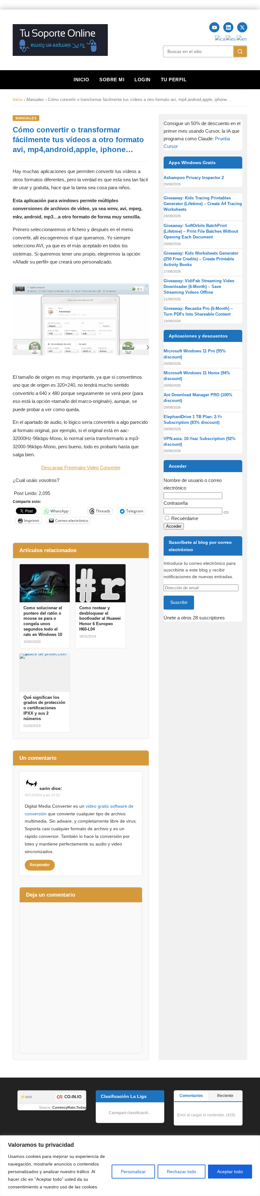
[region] (130, 1165)
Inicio (81, 79)
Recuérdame (184, 518)
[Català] (220, 38)
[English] (242, 38)
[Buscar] (240, 51)
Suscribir (179, 602)
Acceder (173, 526)
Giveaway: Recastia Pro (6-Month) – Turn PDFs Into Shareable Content (198, 311)
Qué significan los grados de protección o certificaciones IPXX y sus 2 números (44, 708)
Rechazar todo (181, 1171)
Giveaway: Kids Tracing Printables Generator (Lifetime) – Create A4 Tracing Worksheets (203, 204)
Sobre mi (111, 79)
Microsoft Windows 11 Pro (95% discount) (195, 354)
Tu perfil (174, 79)
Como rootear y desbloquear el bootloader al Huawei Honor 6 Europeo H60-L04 (100, 618)
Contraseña (176, 503)
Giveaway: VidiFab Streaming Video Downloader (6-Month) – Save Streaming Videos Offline (199, 286)
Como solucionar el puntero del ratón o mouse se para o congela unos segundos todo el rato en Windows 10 (42, 621)
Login (142, 79)
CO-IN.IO (72, 1096)
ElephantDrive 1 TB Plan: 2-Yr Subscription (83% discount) (193, 419)
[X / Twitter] (242, 27)
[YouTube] (214, 27)
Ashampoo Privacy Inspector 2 (194, 177)
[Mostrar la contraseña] (226, 512)
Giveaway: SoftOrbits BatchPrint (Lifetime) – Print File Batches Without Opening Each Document (201, 231)
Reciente (225, 1095)
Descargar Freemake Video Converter (80, 467)
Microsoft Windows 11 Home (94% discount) (197, 376)
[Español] (231, 38)
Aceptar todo (230, 1171)
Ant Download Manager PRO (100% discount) (198, 397)
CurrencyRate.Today (69, 1107)
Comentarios (191, 1095)
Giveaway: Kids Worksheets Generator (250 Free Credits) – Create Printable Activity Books (201, 259)
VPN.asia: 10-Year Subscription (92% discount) (200, 441)
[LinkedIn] (228, 27)
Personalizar (133, 1171)
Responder (40, 865)
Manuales (26, 118)
